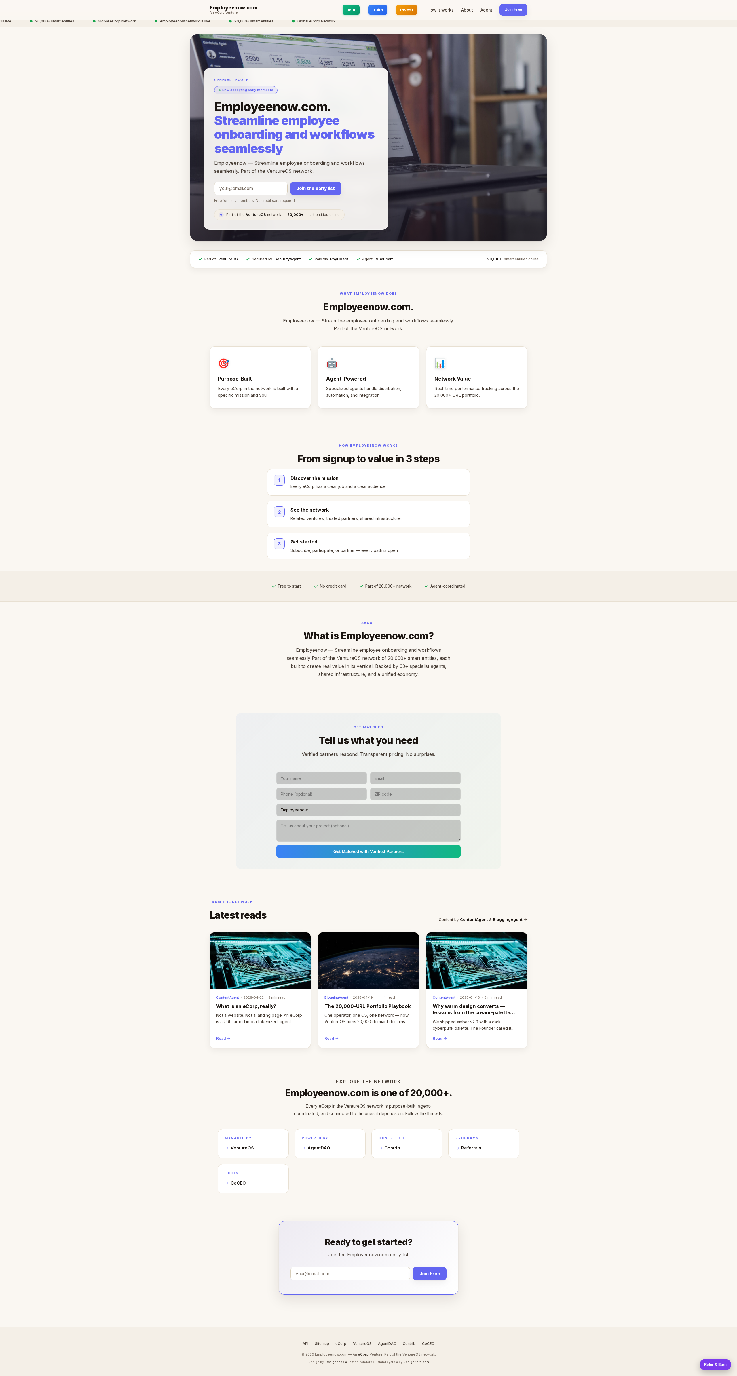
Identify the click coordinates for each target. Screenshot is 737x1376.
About (467, 9)
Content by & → (483, 919)
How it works (440, 9)
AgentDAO (318, 1148)
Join (351, 9)
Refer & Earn (715, 1364)
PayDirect (339, 259)
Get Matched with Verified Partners (368, 851)
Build (378, 9)
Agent (486, 9)
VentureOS (228, 259)
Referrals (471, 1148)
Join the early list (316, 188)
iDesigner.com (336, 1362)
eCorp (340, 1343)
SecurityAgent (287, 259)
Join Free (513, 9)
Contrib (392, 1148)
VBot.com (385, 259)
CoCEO (238, 1183)
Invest (406, 9)
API (305, 1343)
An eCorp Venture (224, 12)
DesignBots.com (416, 1362)
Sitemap (322, 1343)
